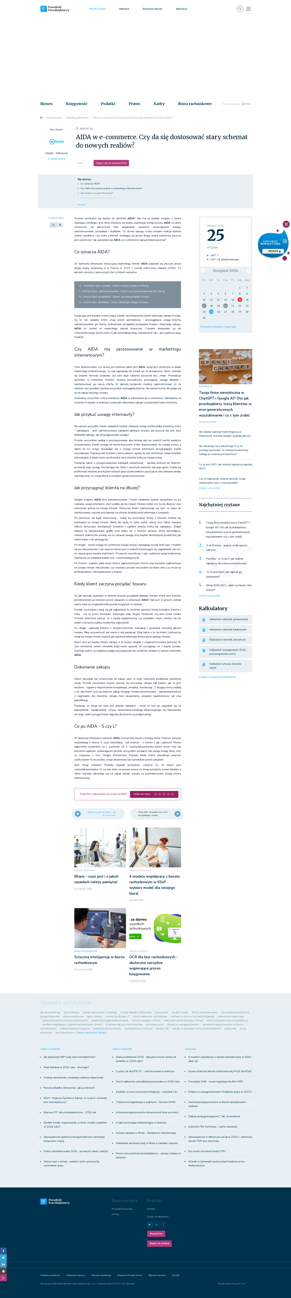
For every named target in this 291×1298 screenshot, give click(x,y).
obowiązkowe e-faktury (138, 1028)
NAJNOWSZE (205, 386)
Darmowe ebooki (152, 8)
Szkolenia (181, 8)
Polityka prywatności (50, 1275)
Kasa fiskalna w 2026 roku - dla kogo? (66, 1067)
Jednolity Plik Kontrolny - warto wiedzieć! (212, 1127)
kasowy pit (161, 1012)
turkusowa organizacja (231, 1016)
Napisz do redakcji (159, 1243)
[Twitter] (3, 1257)
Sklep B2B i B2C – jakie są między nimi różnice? (229, 587)
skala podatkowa (73, 1016)
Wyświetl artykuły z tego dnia (218, 327)
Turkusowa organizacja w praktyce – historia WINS (146, 1102)
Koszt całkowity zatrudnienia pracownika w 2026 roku (148, 1081)
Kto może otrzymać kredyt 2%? (207, 1151)
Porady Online (97, 8)
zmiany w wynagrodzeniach (183, 1024)
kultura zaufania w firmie (146, 1020)
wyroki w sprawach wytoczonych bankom (196, 1028)
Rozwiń (82, 204)
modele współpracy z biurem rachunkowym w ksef (72, 1024)
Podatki (108, 104)
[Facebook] (3, 1251)
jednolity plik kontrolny (107, 1028)
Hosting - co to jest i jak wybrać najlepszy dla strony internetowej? (226, 561)
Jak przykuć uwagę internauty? (96, 193)
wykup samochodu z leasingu (100, 1012)
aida (80, 163)
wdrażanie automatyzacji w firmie (183, 1020)
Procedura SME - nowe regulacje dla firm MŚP (215, 1081)
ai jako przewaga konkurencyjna (110, 1020)
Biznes (46, 104)
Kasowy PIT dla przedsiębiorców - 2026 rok (70, 1112)
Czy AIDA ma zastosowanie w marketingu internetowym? (111, 188)
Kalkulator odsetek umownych (227, 640)
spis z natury (94, 1016)
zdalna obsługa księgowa (75, 1028)
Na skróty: (84, 179)
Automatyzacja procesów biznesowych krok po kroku (147, 1112)
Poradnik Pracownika (122, 1208)
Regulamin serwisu (76, 1275)
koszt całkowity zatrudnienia (150, 1016)
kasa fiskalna (71, 1012)
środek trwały (180, 1012)
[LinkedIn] (3, 1264)
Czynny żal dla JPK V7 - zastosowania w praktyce (145, 1071)
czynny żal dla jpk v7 (118, 1016)
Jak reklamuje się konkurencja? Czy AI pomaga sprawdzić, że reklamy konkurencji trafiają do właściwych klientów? (223, 450)
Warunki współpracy (101, 1275)
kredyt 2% (162, 1028)
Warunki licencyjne (157, 1275)
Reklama (124, 8)
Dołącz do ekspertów (158, 1216)
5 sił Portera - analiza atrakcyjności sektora (226, 548)
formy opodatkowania (205, 1012)
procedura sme (155, 1024)
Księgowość (76, 104)
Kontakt (151, 1208)
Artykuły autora (56, 158)
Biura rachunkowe (195, 104)
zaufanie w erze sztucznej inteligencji (192, 1016)
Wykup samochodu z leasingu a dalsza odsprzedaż (73, 1077)
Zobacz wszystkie (209, 488)
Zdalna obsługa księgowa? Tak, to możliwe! (214, 1116)
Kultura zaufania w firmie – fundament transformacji (146, 1133)
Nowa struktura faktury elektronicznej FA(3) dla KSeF (220, 1071)
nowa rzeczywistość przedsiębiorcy (227, 1020)
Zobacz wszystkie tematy (91, 1032)
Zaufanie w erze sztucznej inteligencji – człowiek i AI (146, 1092)
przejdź (273, 251)
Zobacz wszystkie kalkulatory (217, 677)
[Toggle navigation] (248, 8)
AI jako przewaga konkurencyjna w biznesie (141, 1122)
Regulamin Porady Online (130, 1275)
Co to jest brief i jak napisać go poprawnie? (224, 574)
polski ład (230, 1028)
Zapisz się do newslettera (111, 163)
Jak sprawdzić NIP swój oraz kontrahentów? (69, 1057)
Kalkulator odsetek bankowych (227, 629)
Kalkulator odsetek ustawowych (228, 619)
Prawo (134, 104)
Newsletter (156, 1233)
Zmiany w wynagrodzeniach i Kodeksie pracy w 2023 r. (220, 1092)
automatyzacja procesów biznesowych (65, 1020)
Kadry (159, 104)
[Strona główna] (41, 117)
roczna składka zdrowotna (136, 1012)
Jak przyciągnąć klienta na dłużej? (98, 197)
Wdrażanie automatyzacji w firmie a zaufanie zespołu (147, 1143)
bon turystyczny (65, 1032)
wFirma (115, 1214)
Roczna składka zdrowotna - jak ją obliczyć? (69, 1088)
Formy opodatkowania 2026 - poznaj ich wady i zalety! (76, 1151)
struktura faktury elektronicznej (124, 1024)
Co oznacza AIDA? (90, 183)
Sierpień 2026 (225, 270)
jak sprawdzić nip (50, 1012)
